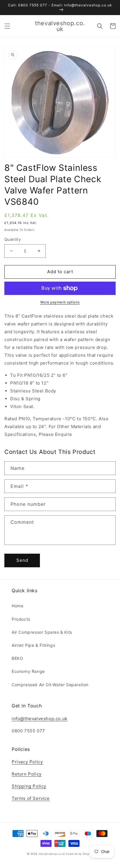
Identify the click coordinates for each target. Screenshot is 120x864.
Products (21, 619)
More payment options (60, 302)
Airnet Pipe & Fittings (33, 645)
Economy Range (28, 671)
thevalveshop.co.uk (52, 853)
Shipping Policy (29, 786)
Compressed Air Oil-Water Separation (50, 684)
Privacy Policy (27, 762)
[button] (7, 26)
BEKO (17, 658)
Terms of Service (31, 798)
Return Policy (27, 774)
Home (17, 605)
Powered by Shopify (79, 853)
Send (22, 560)
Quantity (12, 239)
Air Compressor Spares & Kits (42, 632)
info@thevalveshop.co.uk (40, 718)
